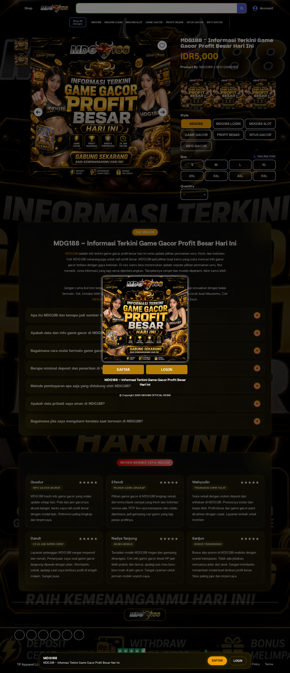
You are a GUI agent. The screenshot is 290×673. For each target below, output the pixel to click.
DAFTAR (217, 660)
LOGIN (238, 660)
